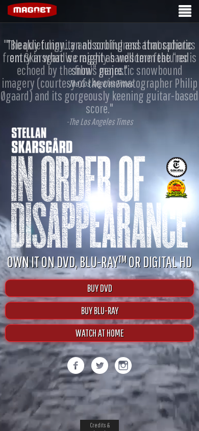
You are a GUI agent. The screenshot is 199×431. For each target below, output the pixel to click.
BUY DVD (99, 299)
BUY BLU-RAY (99, 321)
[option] (99, 82)
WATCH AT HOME (100, 343)
